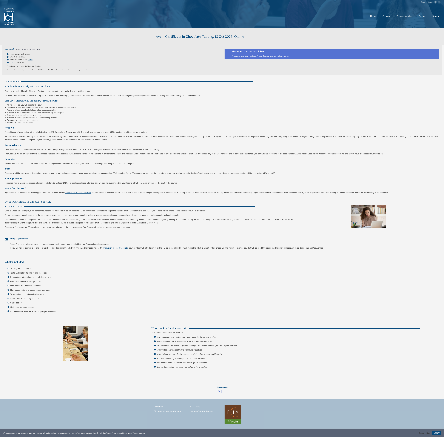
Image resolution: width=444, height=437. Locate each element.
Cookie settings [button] (424, 433)
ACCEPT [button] (437, 433)
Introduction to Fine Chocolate (78, 193)
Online (8, 49)
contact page (164, 411)
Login (430, 2)
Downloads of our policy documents (201, 411)
